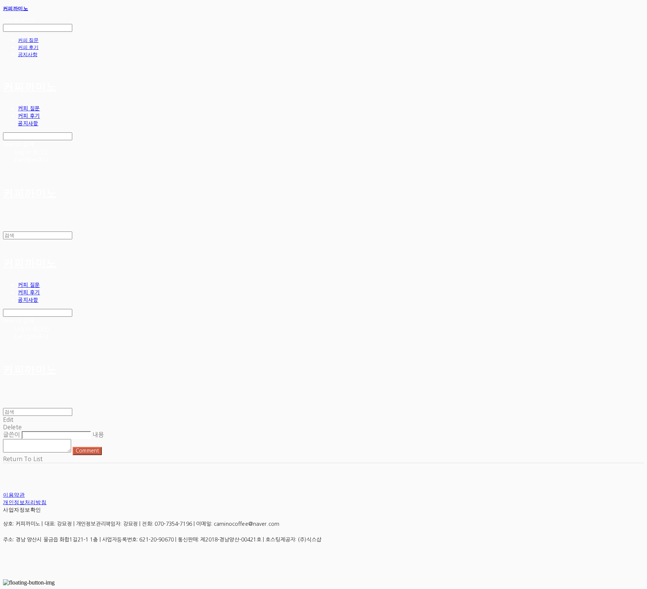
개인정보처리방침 (24, 502)
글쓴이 (11, 435)
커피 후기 (28, 47)
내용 (98, 435)
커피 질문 (28, 40)
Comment (87, 450)
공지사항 (27, 54)
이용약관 (14, 494)
